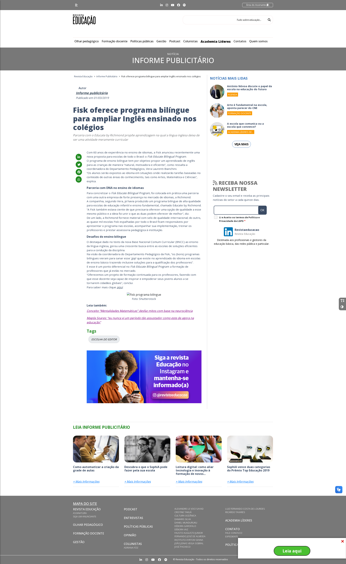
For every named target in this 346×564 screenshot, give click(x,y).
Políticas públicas (142, 41)
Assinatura (80, 513)
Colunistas (190, 41)
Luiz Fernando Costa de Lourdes (245, 508)
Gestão (161, 41)
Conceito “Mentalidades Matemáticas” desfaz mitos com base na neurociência (140, 311)
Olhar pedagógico (86, 41)
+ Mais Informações (86, 482)
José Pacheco (182, 546)
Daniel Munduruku (185, 522)
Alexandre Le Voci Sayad (188, 508)
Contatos (240, 41)
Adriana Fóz (131, 547)
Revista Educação (87, 509)
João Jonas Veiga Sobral (189, 543)
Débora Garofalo (185, 526)
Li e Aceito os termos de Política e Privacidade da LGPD (239, 219)
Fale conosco (233, 532)
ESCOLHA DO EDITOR (104, 339)
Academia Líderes (216, 41)
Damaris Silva (182, 519)
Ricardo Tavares (235, 512)
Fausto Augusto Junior (188, 532)
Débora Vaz (181, 529)
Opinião (130, 535)
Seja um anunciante (84, 516)
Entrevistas (133, 518)
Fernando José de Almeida (189, 536)
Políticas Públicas (138, 527)
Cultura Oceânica (185, 515)
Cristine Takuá (183, 512)
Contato (232, 529)
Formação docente (114, 41)
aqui (120, 287)
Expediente (231, 536)
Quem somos (258, 41)
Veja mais (241, 144)
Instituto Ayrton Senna (188, 539)
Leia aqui (292, 551)
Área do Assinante (256, 4)
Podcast (174, 41)
